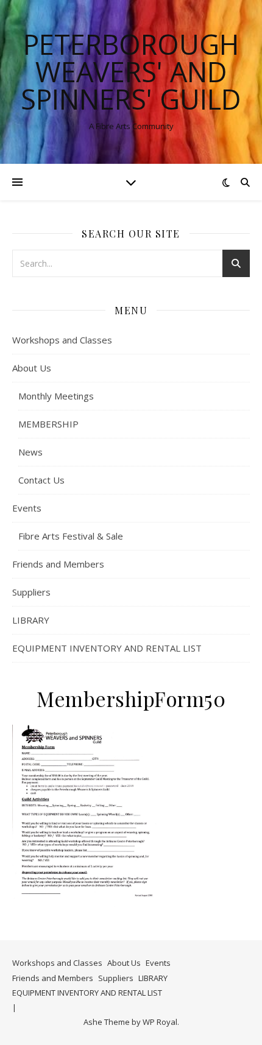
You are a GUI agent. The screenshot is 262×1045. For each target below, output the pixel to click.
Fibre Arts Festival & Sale (70, 536)
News (30, 452)
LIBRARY (30, 620)
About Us (31, 368)
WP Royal (160, 1021)
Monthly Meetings (56, 396)
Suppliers (31, 592)
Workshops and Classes (62, 340)
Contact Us (41, 480)
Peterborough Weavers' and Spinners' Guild (131, 71)
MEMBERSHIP (48, 424)
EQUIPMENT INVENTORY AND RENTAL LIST (107, 648)
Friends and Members (58, 564)
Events (26, 508)
